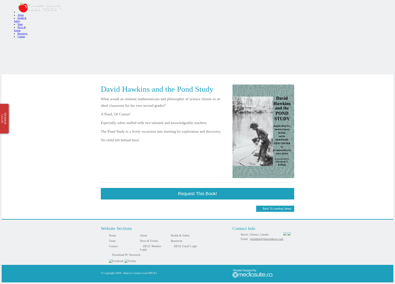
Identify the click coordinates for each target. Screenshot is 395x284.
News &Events (20, 29)
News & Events (149, 240)
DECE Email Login (185, 246)
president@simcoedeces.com (266, 239)
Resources (22, 33)
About (20, 15)
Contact (21, 36)
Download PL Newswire (126, 254)
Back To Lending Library (277, 208)
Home (112, 235)
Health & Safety (180, 235)
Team (20, 24)
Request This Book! (197, 193)
